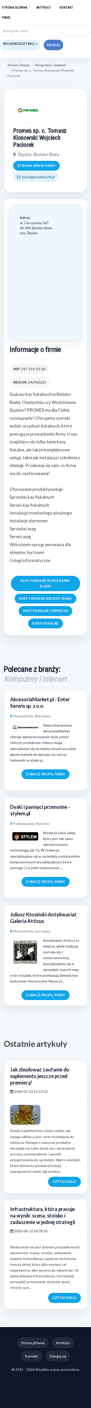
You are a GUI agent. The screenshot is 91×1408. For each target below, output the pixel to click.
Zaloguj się (58, 1356)
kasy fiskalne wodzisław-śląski (45, 583)
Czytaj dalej (64, 1182)
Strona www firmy (36, 166)
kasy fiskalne (45, 623)
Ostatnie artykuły (35, 1044)
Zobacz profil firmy (45, 774)
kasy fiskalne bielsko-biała (45, 598)
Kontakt (66, 7)
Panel (6, 17)
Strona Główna (19, 65)
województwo (19, 43)
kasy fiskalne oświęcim (45, 611)
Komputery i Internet (50, 65)
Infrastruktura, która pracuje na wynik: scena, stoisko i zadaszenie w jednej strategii (42, 1215)
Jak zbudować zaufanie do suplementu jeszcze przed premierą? (39, 1076)
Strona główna (15, 7)
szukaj (53, 45)
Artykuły (43, 7)
